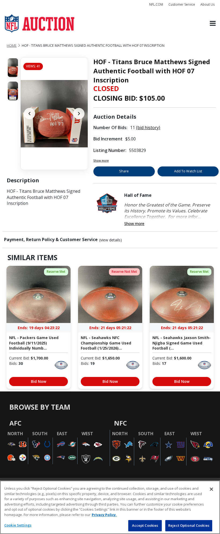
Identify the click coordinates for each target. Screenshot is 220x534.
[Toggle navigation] (213, 23)
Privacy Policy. (104, 514)
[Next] (79, 113)
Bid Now (38, 381)
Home (12, 45)
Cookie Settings (17, 525)
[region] (110, 507)
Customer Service (181, 4)
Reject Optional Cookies (188, 525)
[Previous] (29, 113)
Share (124, 171)
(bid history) (148, 127)
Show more (101, 160)
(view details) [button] (110, 240)
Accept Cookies (145, 525)
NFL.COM (156, 4)
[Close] (211, 489)
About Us (207, 4)
